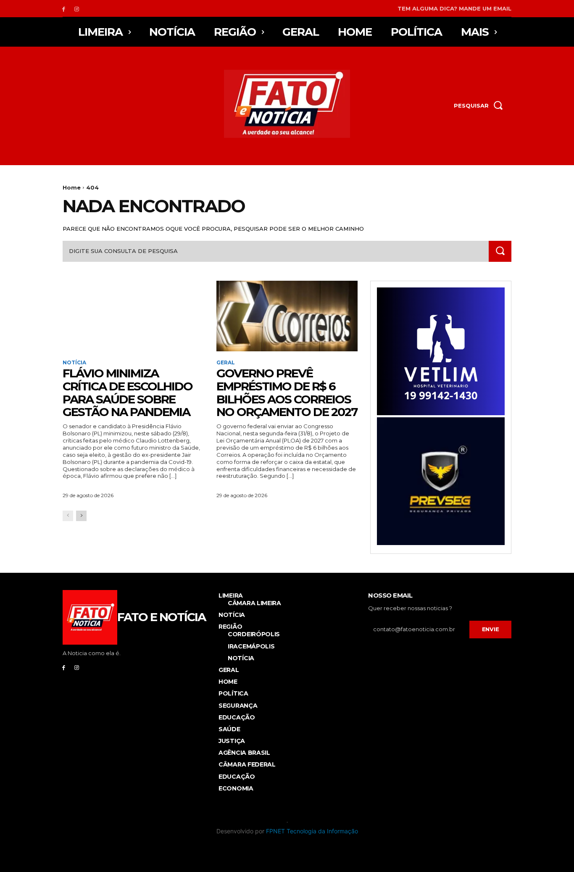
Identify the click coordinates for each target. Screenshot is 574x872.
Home (72, 187)
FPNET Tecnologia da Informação (312, 831)
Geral (225, 363)
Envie (490, 629)
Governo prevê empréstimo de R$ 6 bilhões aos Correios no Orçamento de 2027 (286, 392)
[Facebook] (63, 8)
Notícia (74, 363)
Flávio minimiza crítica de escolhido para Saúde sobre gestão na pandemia (127, 392)
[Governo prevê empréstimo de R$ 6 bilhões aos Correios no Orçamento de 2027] (287, 316)
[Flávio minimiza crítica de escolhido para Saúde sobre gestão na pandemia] (133, 316)
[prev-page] (68, 516)
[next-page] (81, 516)
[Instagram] (76, 8)
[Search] (500, 251)
